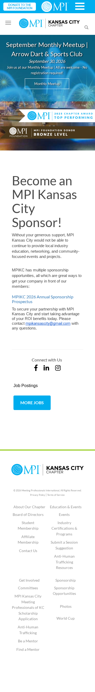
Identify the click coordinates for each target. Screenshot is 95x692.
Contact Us (28, 550)
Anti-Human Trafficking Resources (64, 562)
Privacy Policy (37, 494)
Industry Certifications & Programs (64, 528)
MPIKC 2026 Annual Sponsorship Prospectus (42, 299)
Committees (28, 588)
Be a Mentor (28, 641)
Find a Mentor (28, 649)
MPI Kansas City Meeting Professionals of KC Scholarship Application (28, 607)
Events (64, 514)
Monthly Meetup (47, 84)
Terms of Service (56, 494)
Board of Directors (28, 514)
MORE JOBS (32, 402)
